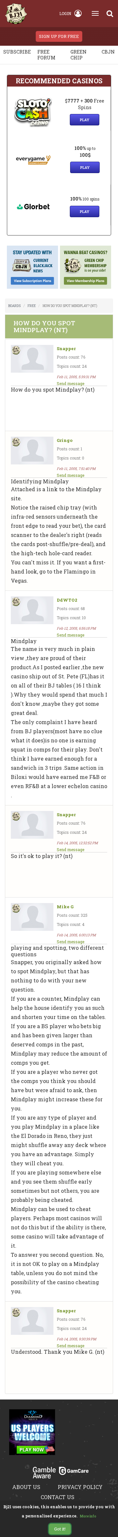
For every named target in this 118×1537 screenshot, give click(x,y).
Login (65, 13)
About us (26, 1486)
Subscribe (17, 52)
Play (84, 119)
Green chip (78, 55)
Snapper (66, 349)
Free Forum (46, 55)
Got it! (60, 1529)
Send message (70, 383)
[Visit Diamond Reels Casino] (32, 1436)
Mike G (65, 907)
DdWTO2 (67, 600)
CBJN (108, 52)
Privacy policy (80, 1486)
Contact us (57, 1497)
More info (88, 1516)
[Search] (110, 13)
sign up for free (59, 36)
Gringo (64, 440)
